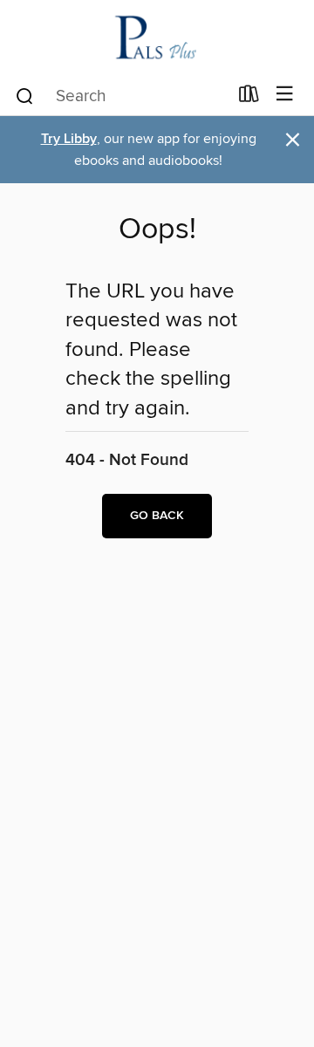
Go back (157, 516)
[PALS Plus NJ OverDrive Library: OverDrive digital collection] (157, 37)
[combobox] (120, 96)
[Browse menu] (285, 94)
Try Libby (69, 139)
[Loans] (249, 98)
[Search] (25, 95)
